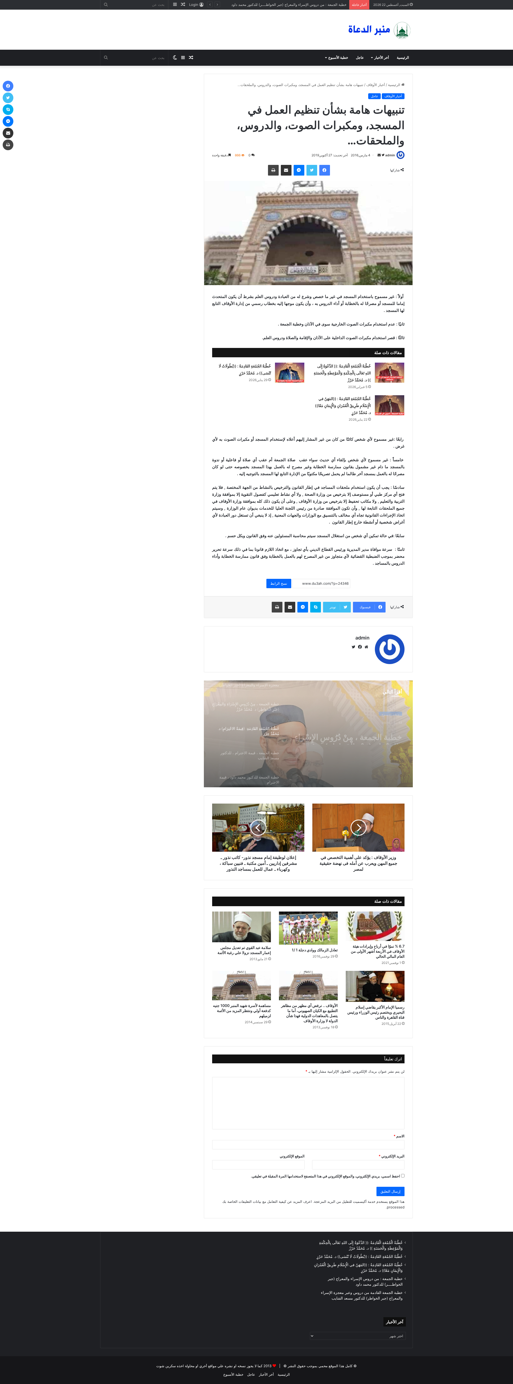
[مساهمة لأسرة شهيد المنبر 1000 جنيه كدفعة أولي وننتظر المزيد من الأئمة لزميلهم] (241, 985)
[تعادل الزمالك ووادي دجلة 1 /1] (308, 928)
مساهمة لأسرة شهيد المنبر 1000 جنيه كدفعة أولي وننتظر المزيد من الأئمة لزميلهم (242, 1010)
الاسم (399, 1136)
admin (390, 155)
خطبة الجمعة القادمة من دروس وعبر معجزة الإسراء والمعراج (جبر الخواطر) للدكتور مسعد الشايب (275, 4)
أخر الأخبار (381, 58)
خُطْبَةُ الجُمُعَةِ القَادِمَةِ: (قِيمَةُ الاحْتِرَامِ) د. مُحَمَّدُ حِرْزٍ (357, 735)
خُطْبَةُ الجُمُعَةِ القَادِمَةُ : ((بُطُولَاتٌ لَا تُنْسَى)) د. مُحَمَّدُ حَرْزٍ (360, 1256)
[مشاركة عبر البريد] (286, 170)
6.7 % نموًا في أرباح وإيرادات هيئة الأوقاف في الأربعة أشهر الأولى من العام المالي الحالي (378, 951)
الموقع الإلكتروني (292, 1156)
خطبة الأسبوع (338, 58)
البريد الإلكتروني (392, 1156)
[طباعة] (273, 170)
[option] (308, 733)
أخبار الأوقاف (375, 85)
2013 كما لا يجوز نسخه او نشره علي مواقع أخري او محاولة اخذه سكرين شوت (213, 1366)
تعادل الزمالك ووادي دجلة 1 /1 (315, 950)
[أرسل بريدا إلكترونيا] (379, 155)
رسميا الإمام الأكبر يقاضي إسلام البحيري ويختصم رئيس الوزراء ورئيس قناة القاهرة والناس (376, 1012)
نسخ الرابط (278, 583)
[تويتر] (311, 170)
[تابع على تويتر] (382, 155)
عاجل (360, 58)
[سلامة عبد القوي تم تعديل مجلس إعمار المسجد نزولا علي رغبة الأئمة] (241, 927)
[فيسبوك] (324, 170)
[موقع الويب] (366, 647)
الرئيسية (403, 58)
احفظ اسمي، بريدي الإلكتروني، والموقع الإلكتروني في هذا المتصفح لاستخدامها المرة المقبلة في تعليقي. (325, 1176)
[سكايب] (315, 607)
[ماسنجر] (299, 170)
